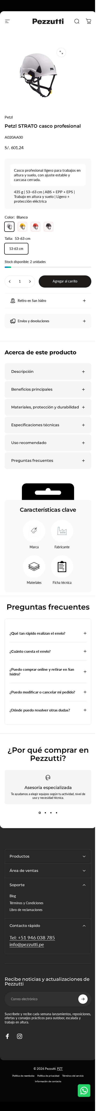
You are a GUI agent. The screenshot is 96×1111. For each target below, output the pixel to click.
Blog (13, 897)
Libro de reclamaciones (26, 911)
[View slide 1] (38, 814)
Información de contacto (46, 1082)
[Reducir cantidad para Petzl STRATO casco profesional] (10, 281)
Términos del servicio (71, 1076)
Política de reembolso (22, 1076)
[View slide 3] (49, 814)
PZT (58, 1070)
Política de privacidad (47, 1076)
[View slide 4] (55, 814)
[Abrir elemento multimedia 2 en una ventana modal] (61, 52)
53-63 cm (16, 249)
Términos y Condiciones (26, 904)
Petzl (9, 117)
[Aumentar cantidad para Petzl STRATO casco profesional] (30, 281)
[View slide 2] (43, 814)
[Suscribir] (79, 1000)
